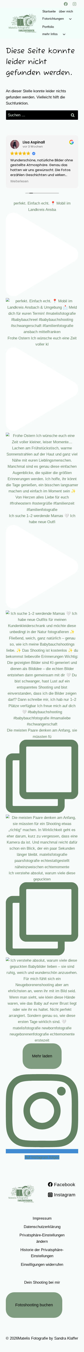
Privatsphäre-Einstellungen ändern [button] (42, 1238)
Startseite (49, 11)
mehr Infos (50, 34)
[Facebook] (65, 4)
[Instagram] (74, 4)
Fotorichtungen (53, 18)
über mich (66, 11)
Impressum (42, 1218)
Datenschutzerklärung (42, 1227)
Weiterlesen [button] (19, 181)
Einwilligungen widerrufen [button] (42, 1264)
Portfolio (48, 27)
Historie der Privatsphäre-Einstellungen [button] (42, 1253)
